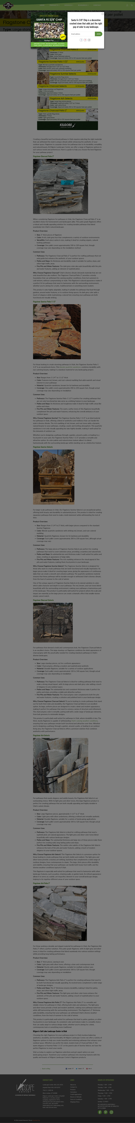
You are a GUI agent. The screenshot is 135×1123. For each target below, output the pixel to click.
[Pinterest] (85, 40)
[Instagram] (89, 40)
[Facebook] (81, 40)
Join (98, 34)
